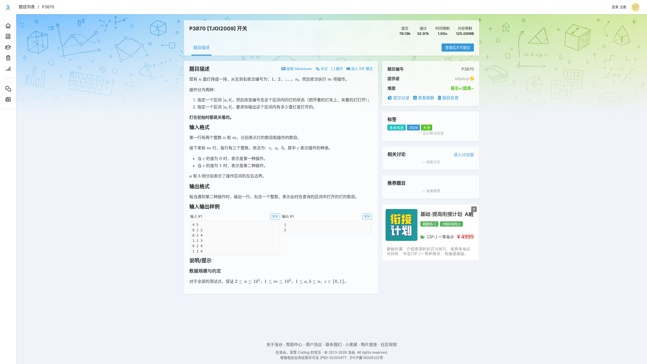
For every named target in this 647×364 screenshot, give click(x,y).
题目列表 (27, 6)
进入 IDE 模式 (361, 68)
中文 (324, 68)
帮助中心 (294, 344)
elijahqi (462, 78)
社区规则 (389, 344)
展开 (339, 68)
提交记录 (400, 97)
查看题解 (425, 97)
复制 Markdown (299, 68)
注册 (623, 7)
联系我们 (334, 344)
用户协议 (314, 344)
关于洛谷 (274, 344)
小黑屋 (351, 344)
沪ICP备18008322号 (366, 357)
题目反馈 (449, 97)
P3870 (48, 6)
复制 (275, 216)
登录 (615, 7)
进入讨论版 (464, 154)
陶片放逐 (369, 344)
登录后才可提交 (457, 47)
